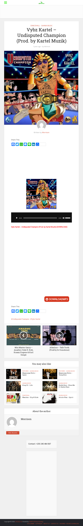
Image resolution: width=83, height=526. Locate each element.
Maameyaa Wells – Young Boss (65, 374)
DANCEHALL (35, 25)
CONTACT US (55, 523)
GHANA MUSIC (47, 25)
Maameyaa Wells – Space (29, 374)
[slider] (68, 218)
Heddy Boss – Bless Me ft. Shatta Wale (67, 386)
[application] (41, 217)
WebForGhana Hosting (36, 521)
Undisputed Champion (20, 319)
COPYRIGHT (38, 523)
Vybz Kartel (35, 319)
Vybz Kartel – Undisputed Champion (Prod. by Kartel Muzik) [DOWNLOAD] (39, 227)
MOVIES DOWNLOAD (72, 523)
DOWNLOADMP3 (58, 299)
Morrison (47, 46)
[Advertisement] (41, 11)
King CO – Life (27, 385)
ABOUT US (46, 523)
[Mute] (64, 218)
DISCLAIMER (30, 523)
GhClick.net (18, 521)
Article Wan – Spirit (66, 397)
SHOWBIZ (62, 523)
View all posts (12, 433)
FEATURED (25, 371)
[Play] (17, 218)
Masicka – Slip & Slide (30, 397)
